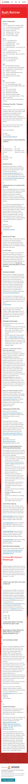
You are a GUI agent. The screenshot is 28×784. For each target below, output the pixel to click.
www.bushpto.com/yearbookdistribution (12, 603)
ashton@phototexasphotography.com (15, 178)
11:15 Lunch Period (8, 523)
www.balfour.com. (14, 608)
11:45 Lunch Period (8, 531)
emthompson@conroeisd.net (10, 136)
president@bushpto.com (9, 693)
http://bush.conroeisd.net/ (14, 724)
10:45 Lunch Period (8, 516)
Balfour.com (12, 598)
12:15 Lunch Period (8, 539)
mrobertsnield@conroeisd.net (16, 337)
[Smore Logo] (5, 2)
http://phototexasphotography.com (11, 173)
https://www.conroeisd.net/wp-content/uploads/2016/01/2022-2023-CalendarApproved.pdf (13, 551)
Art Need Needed (7, 304)
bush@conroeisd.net (15, 463)
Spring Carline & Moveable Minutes (11, 292)
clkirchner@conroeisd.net (9, 441)
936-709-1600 (10, 729)
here (9, 218)
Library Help (5, 318)
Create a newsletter (8, 780)
